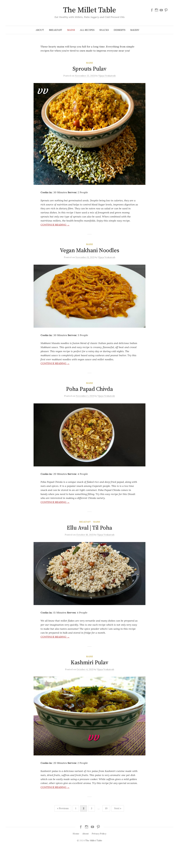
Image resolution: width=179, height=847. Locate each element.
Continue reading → (55, 224)
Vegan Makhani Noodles (89, 250)
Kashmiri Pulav (89, 662)
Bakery (134, 30)
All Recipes (87, 30)
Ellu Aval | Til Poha (89, 527)
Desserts (119, 30)
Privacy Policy (99, 833)
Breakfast (55, 30)
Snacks (104, 30)
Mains (71, 30)
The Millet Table (89, 10)
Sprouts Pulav (90, 68)
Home (76, 833)
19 (106, 808)
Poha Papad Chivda (89, 389)
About (40, 30)
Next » (117, 808)
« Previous (63, 808)
